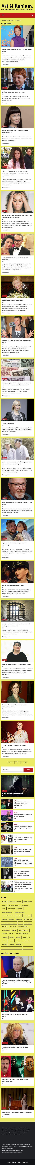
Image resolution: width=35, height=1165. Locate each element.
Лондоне (4, 937)
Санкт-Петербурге (25, 940)
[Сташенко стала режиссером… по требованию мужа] (17, 36)
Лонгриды (26, 933)
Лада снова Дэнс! (8, 423)
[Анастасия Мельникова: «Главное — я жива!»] (17, 651)
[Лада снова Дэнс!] (17, 410)
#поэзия (4, 919)
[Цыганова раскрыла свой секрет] (17, 287)
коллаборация (28, 948)
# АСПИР (4, 901)
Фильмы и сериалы (7, 948)
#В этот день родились (15, 901)
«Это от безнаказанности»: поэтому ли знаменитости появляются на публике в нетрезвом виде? (15, 173)
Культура (5, 975)
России (4, 940)
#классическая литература (15, 908)
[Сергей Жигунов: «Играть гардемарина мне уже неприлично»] (7, 804)
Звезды (14, 930)
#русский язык (28, 919)
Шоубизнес (18, 948)
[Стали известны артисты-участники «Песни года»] (17, 1001)
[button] (3, 15)
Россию (11, 940)
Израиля (18, 933)
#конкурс (18, 915)
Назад (9, 762)
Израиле (4, 933)
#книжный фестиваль (8, 915)
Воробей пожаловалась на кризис (13, 585)
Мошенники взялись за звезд (12, 793)
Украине (4, 944)
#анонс (4, 905)
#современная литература (9, 923)
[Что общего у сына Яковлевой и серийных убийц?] (7, 815)
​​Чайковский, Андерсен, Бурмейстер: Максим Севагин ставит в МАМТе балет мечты (23, 861)
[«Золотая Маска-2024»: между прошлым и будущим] (7, 839)
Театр (15, 835)
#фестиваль (28, 923)
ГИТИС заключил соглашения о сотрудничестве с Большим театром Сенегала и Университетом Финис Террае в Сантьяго (23, 886)
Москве (12, 937)
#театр (20, 923)
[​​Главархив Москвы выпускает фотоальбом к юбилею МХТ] (7, 850)
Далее (25, 762)
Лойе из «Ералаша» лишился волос (13, 92)
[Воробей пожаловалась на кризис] (17, 572)
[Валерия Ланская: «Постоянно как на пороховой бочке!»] (17, 692)
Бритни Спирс (6, 930)
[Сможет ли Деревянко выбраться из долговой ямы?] (17, 327)
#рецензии (19, 919)
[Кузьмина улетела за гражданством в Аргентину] (17, 530)
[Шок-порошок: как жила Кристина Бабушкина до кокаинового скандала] (17, 202)
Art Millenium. (17, 6)
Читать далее (5, 64)
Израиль (11, 933)
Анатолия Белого (23, 926)
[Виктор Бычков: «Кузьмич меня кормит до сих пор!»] (17, 489)
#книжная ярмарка (7, 912)
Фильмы (18, 944)
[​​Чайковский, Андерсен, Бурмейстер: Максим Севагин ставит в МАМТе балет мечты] (7, 862)
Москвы (18, 937)
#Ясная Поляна (28, 901)
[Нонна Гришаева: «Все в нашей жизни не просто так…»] (17, 117)
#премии (11, 919)
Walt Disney (13, 926)
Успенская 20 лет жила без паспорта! (14, 745)
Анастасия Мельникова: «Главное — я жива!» (16, 664)
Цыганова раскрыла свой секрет (12, 300)
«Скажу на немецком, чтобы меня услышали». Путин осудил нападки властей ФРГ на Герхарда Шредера (17, 981)
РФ (29, 937)
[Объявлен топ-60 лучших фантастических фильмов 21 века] (17, 1066)
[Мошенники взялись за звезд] (17, 786)
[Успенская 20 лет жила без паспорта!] (17, 732)
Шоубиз (4, 45)
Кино (4, 1075)
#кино (3, 908)
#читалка (4, 926)
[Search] (32, 15)
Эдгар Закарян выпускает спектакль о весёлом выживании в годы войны (21, 873)
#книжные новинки (20, 912)
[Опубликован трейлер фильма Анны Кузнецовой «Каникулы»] (17, 1099)
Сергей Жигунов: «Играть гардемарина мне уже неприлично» (21, 803)
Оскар (24, 937)
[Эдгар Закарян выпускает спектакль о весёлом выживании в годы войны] (7, 873)
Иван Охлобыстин (23, 930)
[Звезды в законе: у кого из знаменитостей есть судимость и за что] (17, 611)
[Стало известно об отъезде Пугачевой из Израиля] (17, 1034)
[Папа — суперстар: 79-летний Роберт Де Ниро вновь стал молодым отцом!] (17, 449)
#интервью (25, 905)
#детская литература (14, 905)
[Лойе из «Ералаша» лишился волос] (17, 79)
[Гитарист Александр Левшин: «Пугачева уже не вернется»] (7, 827)
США (17, 940)
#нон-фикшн (27, 915)
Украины (11, 944)
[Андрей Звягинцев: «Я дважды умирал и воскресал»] (17, 244)
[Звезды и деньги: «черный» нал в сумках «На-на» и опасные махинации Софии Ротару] (17, 370)
